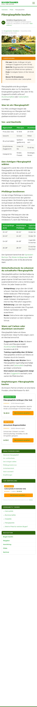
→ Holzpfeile (7, 519)
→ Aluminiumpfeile (9, 515)
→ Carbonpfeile (8, 511)
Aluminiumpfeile (8, 97)
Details (31, 500)
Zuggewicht (15, 373)
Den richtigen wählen (9, 461)
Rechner (6, 552)
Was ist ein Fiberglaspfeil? (11, 455)
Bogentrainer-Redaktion (11, 31)
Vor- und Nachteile (9, 458)
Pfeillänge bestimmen (10, 465)
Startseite (5, 9)
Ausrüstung (7, 544)
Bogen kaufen (8, 537)
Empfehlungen (7, 475)
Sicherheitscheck (8, 468)
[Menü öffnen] (33, 3)
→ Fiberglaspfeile (8, 523)
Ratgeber (6, 540)
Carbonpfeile (23, 97)
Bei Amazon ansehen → (23, 413)
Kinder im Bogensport (20, 257)
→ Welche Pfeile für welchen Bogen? (15, 526)
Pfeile (11, 9)
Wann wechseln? (8, 471)
